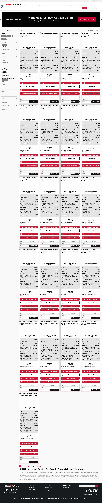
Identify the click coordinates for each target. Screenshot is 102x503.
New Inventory (48, 487)
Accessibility (23, 498)
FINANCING (31, 487)
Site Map (29, 498)
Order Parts (64, 490)
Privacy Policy (36, 498)
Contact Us (16, 498)
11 (35, 466)
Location (91, 8)
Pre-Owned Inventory (50, 488)
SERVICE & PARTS (66, 485)
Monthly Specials (49, 490)
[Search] (96, 486)
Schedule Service (65, 487)
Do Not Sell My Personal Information (50, 498)
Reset (8, 30)
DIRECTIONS (32, 489)
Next (39, 466)
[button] (2, 6)
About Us (31, 485)
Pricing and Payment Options (29, 93)
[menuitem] (9, 45)
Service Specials (65, 488)
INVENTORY (48, 485)
